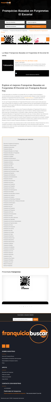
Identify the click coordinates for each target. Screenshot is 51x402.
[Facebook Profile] (7, 346)
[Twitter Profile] (3, 346)
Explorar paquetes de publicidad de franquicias (15, 393)
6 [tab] (29, 306)
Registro (36, 319)
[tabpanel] (41, 39)
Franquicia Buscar (29, 97)
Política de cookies (6, 374)
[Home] (1, 30)
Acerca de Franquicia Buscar (8, 356)
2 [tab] (25, 45)
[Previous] (2, 39)
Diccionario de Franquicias (7, 372)
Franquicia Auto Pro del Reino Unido (26, 61)
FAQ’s (3, 363)
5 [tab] (27, 306)
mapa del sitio (5, 379)
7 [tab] (31, 306)
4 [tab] (25, 306)
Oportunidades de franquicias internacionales (11, 358)
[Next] (47, 39)
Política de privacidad (6, 376)
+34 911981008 (7, 388)
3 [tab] (27, 45)
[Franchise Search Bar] (46, 2)
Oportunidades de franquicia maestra (10, 360)
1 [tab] (23, 45)
